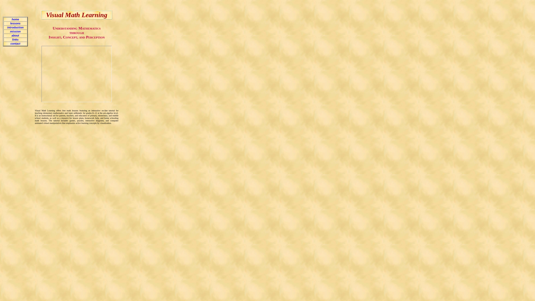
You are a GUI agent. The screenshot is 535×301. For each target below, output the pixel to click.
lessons (15, 23)
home (15, 19)
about (15, 35)
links (15, 39)
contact (15, 43)
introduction (15, 27)
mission (15, 31)
